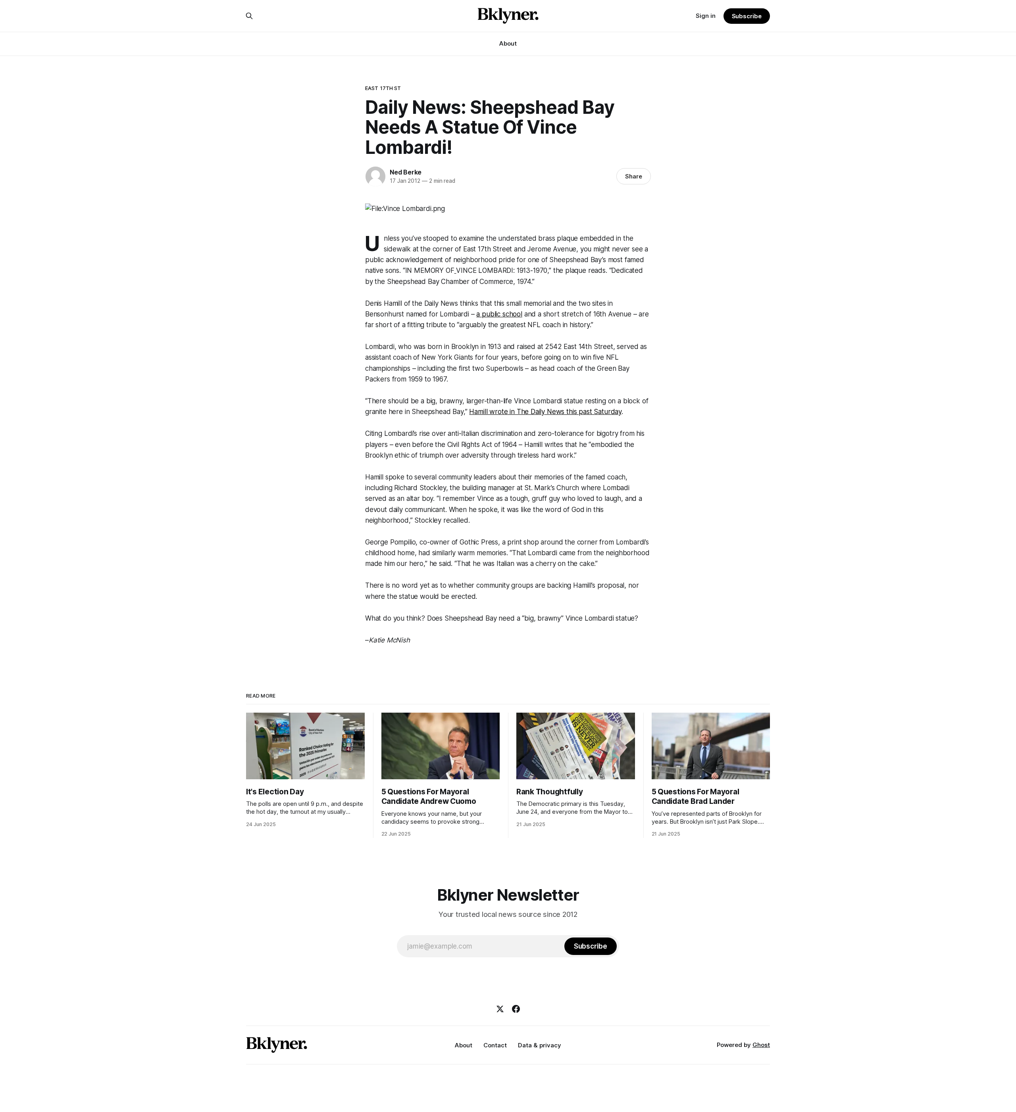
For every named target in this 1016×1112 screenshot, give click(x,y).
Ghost (761, 1045)
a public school (499, 314)
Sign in (706, 15)
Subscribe (747, 16)
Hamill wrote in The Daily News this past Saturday (545, 412)
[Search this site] (249, 16)
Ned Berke (405, 172)
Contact (495, 1045)
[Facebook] (516, 1009)
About (508, 43)
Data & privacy (539, 1045)
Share (633, 176)
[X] (500, 1009)
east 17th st (383, 88)
